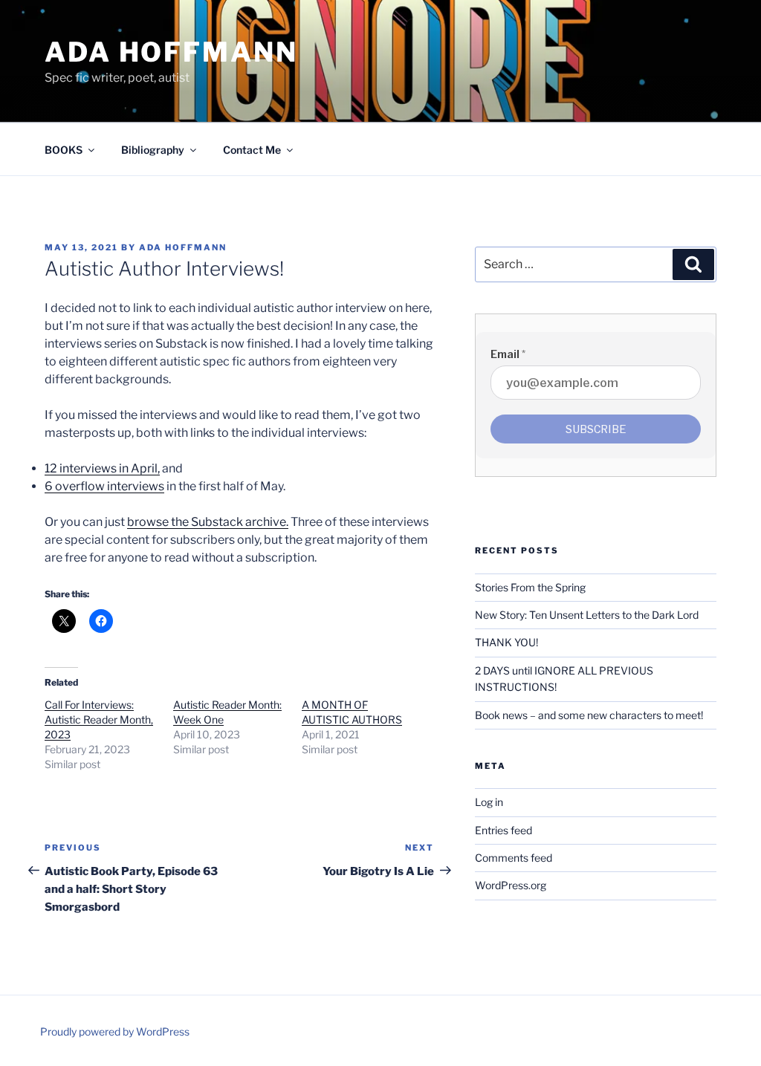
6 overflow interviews (104, 486)
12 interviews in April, (102, 468)
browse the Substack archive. (207, 522)
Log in (489, 802)
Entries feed (503, 830)
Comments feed (513, 857)
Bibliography (152, 149)
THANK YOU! (506, 642)
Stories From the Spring (530, 587)
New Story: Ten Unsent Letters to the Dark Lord (587, 614)
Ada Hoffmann (171, 52)
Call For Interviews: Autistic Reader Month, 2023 (99, 719)
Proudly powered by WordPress (115, 1031)
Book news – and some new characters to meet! (589, 715)
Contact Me (252, 149)
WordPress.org (510, 885)
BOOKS (63, 149)
